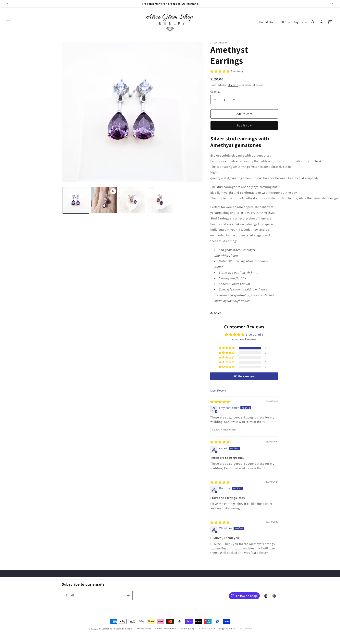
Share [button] (218, 313)
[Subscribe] (128, 595)
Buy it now (244, 125)
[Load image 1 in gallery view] (76, 200)
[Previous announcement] (7, 3)
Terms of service (206, 628)
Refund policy (187, 628)
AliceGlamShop (104, 628)
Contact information (165, 628)
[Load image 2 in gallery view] (132, 200)
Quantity (215, 91)
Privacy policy (144, 628)
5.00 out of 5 (255, 335)
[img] (220, 402)
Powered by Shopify (123, 628)
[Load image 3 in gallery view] (160, 200)
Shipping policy (227, 628)
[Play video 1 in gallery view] (104, 200)
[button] (8, 22)
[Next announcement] (332, 3)
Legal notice (245, 628)
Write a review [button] (244, 376)
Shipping (233, 84)
